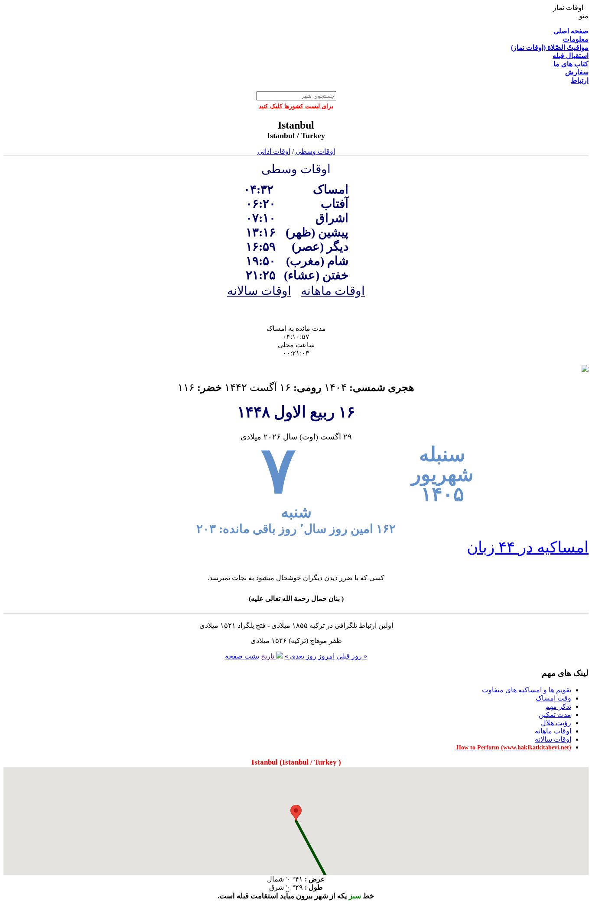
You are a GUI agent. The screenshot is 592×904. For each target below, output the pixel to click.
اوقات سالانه (259, 290)
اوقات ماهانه (333, 290)
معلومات (576, 39)
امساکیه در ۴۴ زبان (528, 547)
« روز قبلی (351, 656)
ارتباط (580, 80)
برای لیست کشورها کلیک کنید (296, 106)
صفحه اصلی (571, 31)
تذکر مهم (558, 706)
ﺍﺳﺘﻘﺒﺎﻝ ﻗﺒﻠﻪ (571, 55)
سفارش (577, 72)
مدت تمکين (555, 714)
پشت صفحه (242, 656)
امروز (326, 656)
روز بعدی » (300, 656)
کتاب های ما (571, 64)
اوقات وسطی (315, 151)
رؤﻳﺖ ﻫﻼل (556, 722)
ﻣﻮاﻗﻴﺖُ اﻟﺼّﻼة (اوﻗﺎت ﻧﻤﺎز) (550, 47)
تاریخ (268, 656)
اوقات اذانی (273, 151)
